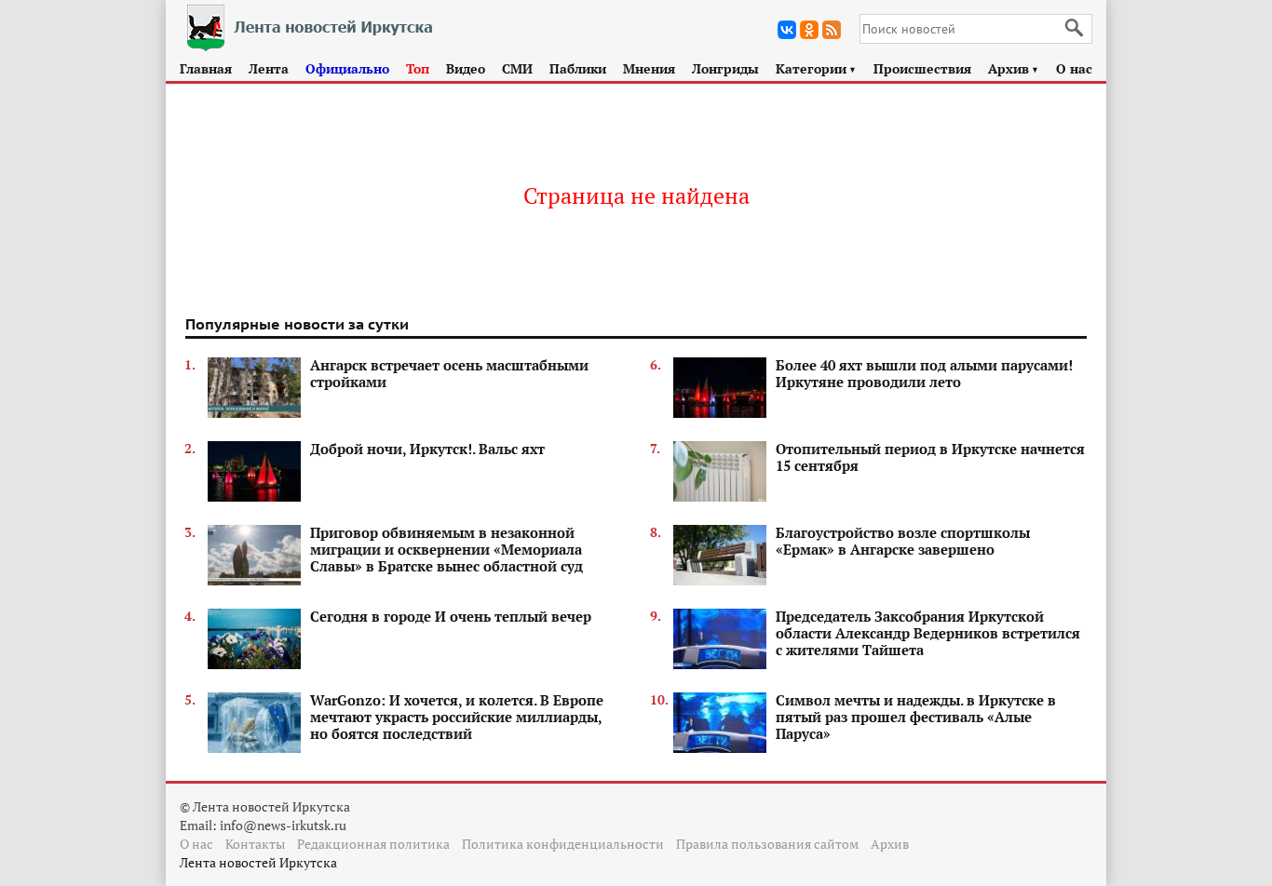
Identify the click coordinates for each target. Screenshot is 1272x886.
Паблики (577, 68)
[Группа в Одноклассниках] (809, 29)
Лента (269, 68)
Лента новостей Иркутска (258, 862)
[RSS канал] (831, 29)
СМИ (517, 68)
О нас (1074, 68)
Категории (816, 68)
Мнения (649, 68)
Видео (465, 68)
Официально (347, 68)
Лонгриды (725, 68)
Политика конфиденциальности (563, 843)
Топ (417, 68)
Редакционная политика (373, 843)
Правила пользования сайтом (767, 843)
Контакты (255, 843)
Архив (1013, 68)
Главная (206, 68)
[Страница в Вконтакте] (787, 29)
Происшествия (922, 68)
